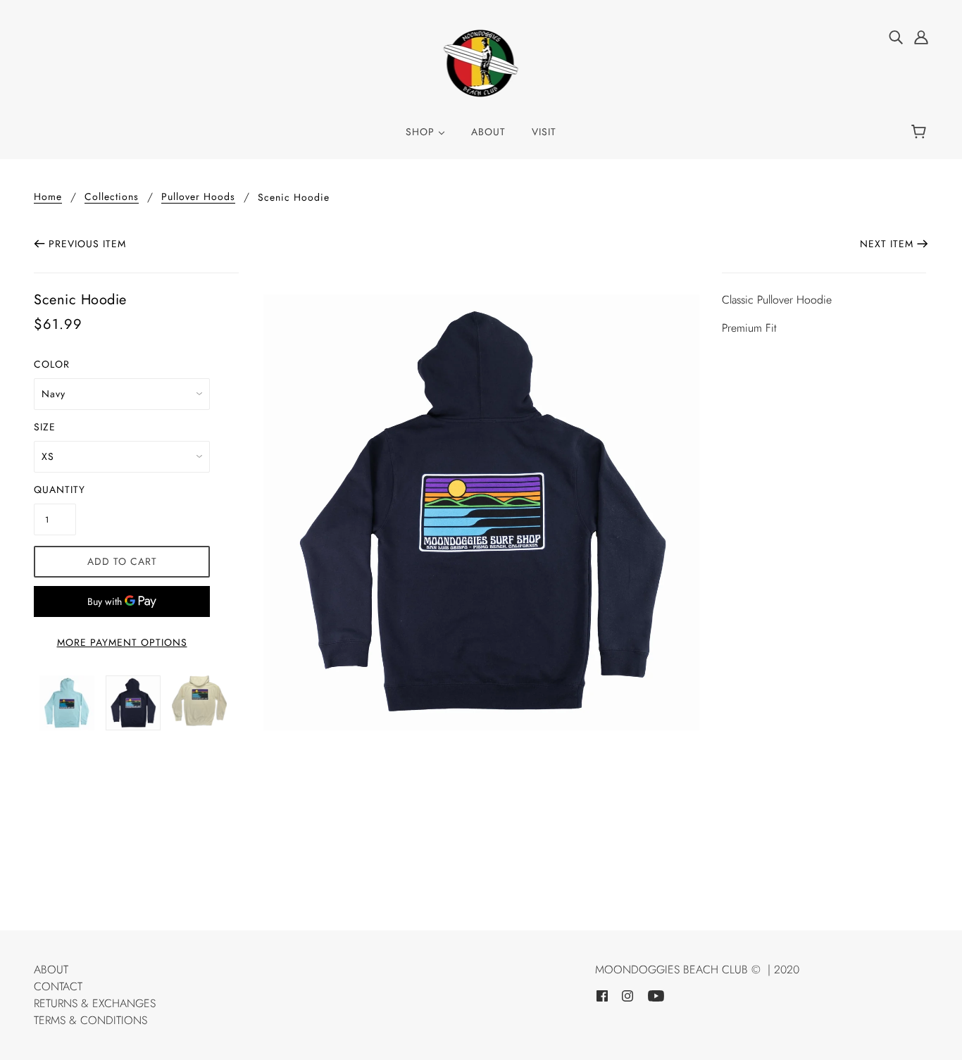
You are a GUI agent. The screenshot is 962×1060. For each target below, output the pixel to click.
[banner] (481, 62)
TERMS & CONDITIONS (90, 1020)
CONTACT (58, 986)
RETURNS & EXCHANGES (95, 1003)
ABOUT (51, 969)
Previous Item (87, 244)
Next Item (886, 244)
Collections (112, 198)
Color (52, 364)
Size (45, 427)
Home (48, 198)
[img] (895, 37)
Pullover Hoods (198, 198)
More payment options (122, 642)
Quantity (55, 489)
